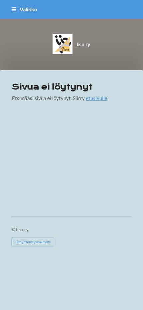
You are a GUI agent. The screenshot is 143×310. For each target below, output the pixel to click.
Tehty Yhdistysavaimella (33, 242)
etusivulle (96, 98)
